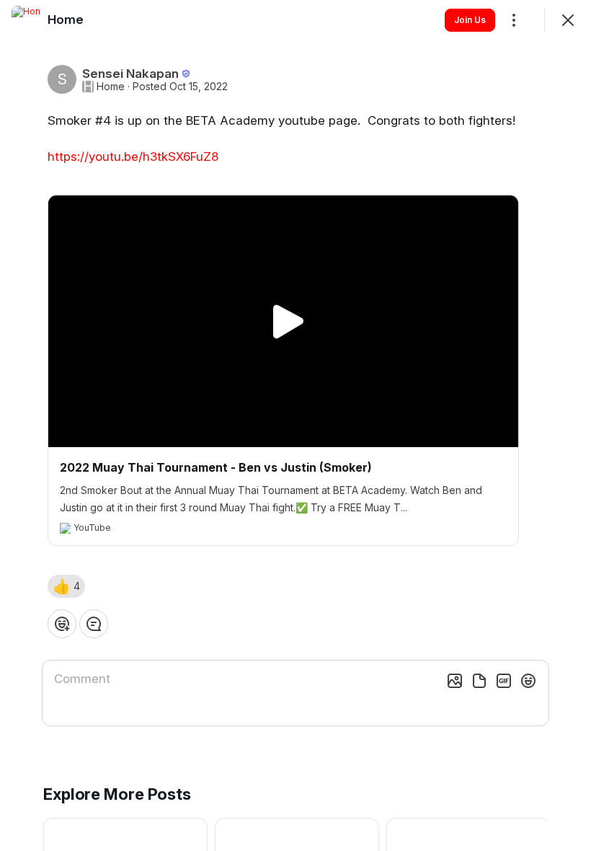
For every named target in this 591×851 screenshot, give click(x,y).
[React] (62, 624)
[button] (66, 586)
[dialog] (295, 425)
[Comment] (93, 623)
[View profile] (26, 20)
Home (111, 86)
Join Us (470, 19)
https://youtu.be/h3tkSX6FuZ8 (133, 156)
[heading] (66, 19)
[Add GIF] (503, 680)
